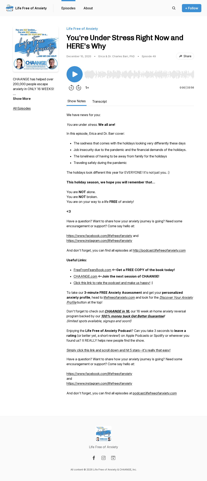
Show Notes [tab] (76, 101)
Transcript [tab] (99, 101)
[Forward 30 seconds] (78, 87)
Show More (22, 99)
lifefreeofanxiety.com (119, 297)
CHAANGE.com (85, 276)
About (88, 8)
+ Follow (191, 8)
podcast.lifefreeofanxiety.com (155, 393)
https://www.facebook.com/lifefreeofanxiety (99, 236)
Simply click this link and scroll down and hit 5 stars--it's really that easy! (118, 350)
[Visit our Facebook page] (94, 458)
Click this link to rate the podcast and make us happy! (112, 283)
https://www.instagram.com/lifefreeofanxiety (99, 241)
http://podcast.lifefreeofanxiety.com (159, 250)
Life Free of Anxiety (31, 8)
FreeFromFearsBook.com (92, 270)
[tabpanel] (130, 256)
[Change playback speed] (87, 87)
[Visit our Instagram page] (103, 458)
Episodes (68, 8)
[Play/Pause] (75, 74)
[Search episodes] (173, 8)
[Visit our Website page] (113, 458)
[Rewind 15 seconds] (71, 87)
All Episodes (22, 108)
